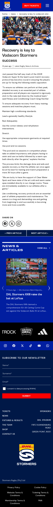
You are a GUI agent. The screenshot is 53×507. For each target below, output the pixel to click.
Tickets (6, 411)
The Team (7, 425)
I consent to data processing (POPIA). (21, 389)
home (4, 14)
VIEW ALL (42, 248)
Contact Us (8, 434)
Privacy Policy (13, 487)
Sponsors (45, 411)
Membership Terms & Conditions (15, 502)
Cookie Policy (40, 487)
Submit (26, 396)
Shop (5, 429)
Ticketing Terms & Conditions (40, 494)
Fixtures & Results (12, 420)
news (13, 14)
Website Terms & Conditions (15, 494)
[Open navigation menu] (47, 5)
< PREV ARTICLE (13, 233)
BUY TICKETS (31, 5)
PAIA (40, 500)
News (5, 415)
